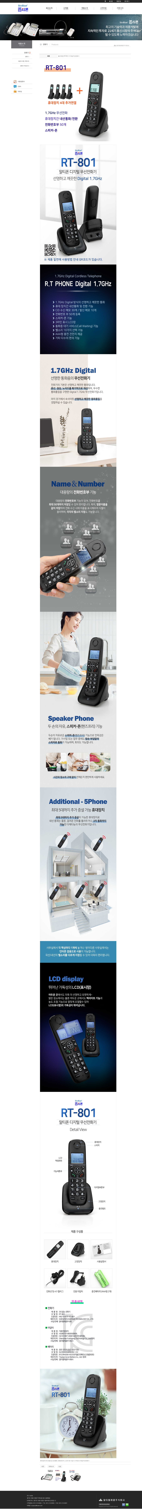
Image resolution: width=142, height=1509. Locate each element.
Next (134, 28)
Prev (8, 28)
